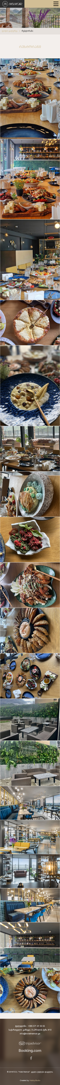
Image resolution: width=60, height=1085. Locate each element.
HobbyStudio (35, 1080)
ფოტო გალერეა (10, 31)
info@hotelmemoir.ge (30, 1034)
